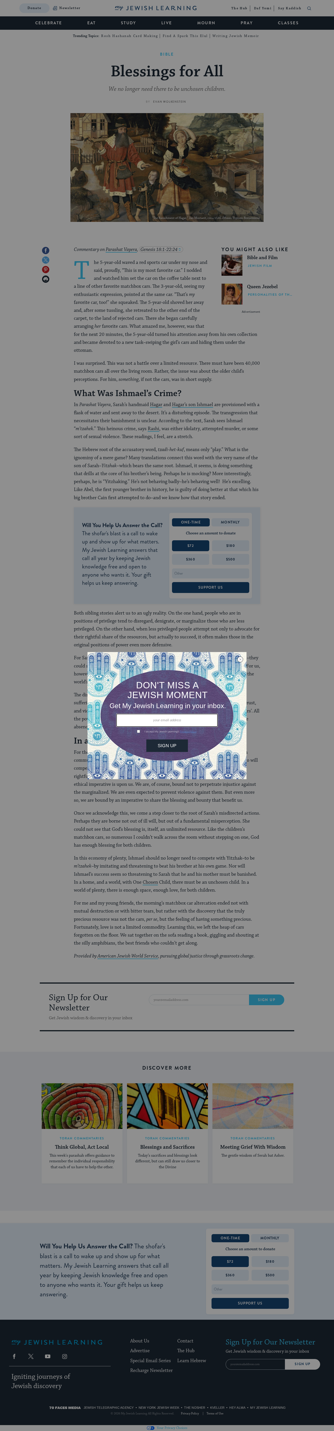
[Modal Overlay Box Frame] (167, 715)
